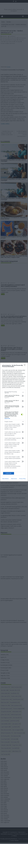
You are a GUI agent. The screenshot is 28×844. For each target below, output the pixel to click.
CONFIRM (8, 473)
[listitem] (14, 392)
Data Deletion (5, 478)
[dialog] (14, 422)
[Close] (25, 365)
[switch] (22, 396)
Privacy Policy (22, 478)
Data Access (14, 478)
